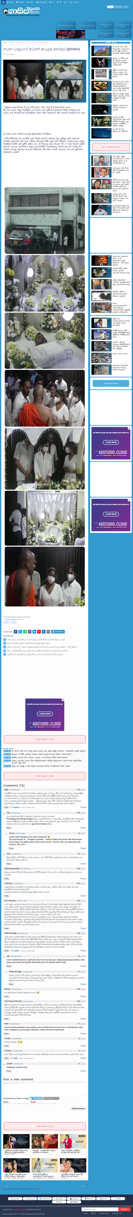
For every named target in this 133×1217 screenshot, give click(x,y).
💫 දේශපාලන (30, 1198)
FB (60, 2)
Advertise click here (66, 25)
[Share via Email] (48, 631)
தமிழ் (126, 7)
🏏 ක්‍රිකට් (118, 1198)
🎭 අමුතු (59, 1202)
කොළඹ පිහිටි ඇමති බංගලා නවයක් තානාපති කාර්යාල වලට (121, 270)
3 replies (16, 807)
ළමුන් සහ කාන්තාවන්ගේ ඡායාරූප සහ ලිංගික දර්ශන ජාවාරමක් (121, 322)
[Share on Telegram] (34, 631)
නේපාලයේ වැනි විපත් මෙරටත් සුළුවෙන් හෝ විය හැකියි (121, 170)
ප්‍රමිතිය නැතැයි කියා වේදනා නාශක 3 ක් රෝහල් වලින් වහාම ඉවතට (40, 758)
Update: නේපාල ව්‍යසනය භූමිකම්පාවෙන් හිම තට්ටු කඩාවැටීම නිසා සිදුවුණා (121, 345)
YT (53, 2)
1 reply (15, 1058)
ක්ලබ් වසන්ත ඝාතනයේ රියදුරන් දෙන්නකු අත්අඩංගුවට (28, 643)
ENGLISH (118, 7)
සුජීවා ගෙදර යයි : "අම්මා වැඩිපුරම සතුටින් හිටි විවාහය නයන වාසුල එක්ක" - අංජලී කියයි (41, 647)
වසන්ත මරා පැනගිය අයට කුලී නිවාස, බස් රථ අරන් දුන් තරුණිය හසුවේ (35, 654)
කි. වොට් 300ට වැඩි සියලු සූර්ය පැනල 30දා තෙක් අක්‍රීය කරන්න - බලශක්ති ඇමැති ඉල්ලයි (48, 751)
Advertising (42, 2)
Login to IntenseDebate (36, 1098)
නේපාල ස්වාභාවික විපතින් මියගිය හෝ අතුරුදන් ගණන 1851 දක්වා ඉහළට (121, 197)
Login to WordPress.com (51, 1098)
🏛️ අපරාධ (103, 1198)
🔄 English (74, 1202)
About (31, 2)
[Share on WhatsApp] (25, 631)
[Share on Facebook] (15, 631)
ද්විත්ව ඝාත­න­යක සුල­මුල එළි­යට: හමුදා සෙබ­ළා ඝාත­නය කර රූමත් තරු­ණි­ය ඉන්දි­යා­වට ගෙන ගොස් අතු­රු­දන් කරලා (121, 185)
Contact (75, 2)
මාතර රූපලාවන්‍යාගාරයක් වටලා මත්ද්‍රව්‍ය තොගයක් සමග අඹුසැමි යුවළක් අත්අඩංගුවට (121, 307)
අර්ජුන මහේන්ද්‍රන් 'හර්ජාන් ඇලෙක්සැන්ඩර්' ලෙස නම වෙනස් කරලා (121, 282)
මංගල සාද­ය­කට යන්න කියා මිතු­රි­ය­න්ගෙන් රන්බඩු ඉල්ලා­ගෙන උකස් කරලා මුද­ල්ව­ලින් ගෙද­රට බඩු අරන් (47, 762)
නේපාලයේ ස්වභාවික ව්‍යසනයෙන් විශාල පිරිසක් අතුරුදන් (120, 367)
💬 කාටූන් (59, 1198)
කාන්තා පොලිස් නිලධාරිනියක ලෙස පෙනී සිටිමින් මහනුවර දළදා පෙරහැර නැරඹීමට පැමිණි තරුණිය (121, 121)
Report (83, 807)
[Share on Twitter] (20, 631)
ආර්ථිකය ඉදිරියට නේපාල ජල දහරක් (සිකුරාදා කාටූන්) (120, 294)
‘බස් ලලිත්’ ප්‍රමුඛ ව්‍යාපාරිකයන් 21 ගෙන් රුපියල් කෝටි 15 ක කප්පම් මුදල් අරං (121, 159)
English (21, 2)
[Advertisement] (44, 120)
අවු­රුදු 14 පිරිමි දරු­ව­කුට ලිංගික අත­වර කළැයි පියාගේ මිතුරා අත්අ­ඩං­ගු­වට (41, 754)
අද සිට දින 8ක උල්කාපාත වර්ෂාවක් (120, 130)
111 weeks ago (14, 790)
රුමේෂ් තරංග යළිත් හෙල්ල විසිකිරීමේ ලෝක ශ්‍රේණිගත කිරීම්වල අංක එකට (121, 333)
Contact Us (116, 1213)
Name (5, 1102)
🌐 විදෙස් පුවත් (44, 1198)
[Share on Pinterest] (39, 631)
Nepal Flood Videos (120, 354)
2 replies (16, 951)
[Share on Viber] (29, 631)
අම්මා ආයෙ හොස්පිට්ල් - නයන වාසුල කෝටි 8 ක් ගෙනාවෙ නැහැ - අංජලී (36, 640)
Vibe (13, 622)
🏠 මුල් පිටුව (15, 1198)
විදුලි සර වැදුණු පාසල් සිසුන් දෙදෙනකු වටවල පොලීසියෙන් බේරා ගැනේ (41, 766)
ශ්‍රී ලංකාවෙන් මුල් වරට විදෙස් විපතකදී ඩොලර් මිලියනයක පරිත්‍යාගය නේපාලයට (121, 209)
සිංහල (110, 7)
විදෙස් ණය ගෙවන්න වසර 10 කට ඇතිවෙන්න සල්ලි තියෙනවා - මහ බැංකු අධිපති (121, 260)
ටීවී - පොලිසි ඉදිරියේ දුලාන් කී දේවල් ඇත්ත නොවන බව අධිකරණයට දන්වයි (37, 651)
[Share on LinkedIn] (43, 631)
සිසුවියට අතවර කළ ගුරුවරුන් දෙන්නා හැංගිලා (120, 107)
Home (11, 2)
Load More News (111, 383)
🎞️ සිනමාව (88, 1198)
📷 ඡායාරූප (74, 1198)
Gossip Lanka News (19, 1210)
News (12, 42)
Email (33, 1102)
